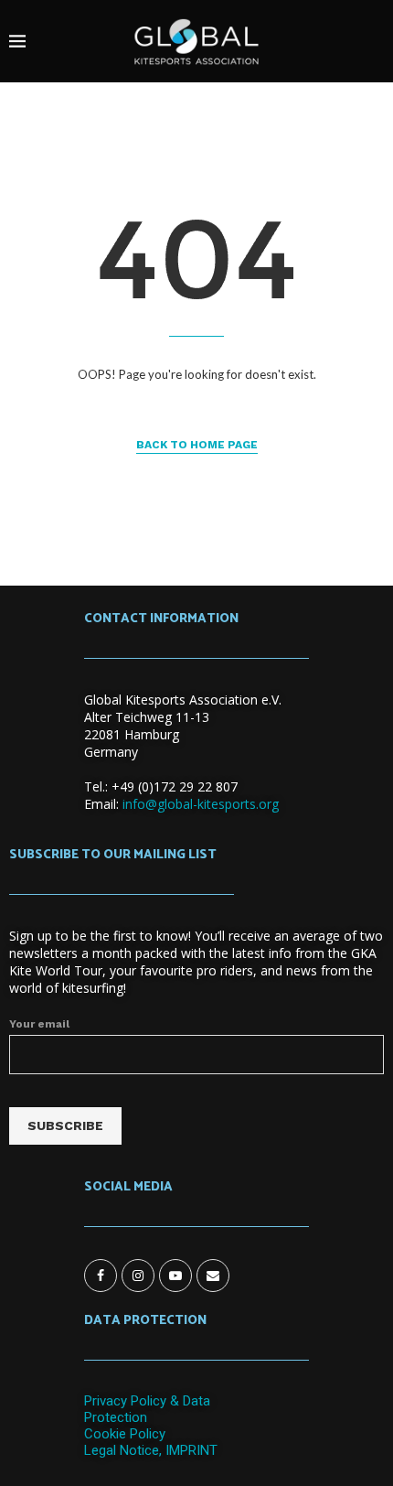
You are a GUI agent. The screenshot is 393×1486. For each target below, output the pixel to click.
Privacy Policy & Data (147, 1401)
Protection (115, 1417)
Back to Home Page (197, 444)
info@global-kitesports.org (200, 804)
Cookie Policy (124, 1434)
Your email (39, 1024)
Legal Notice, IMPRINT (151, 1450)
